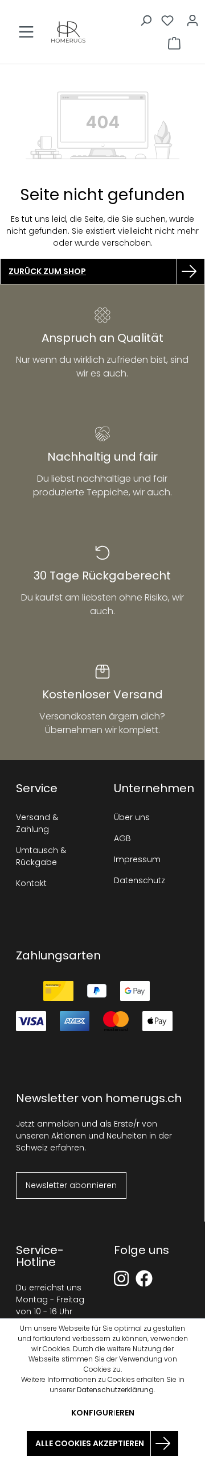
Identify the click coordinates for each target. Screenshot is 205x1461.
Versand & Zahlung (37, 823)
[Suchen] (145, 20)
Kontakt (31, 883)
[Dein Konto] (192, 20)
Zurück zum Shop (47, 271)
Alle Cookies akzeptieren (89, 1443)
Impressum (137, 859)
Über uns (132, 817)
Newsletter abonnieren (71, 1185)
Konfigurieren (102, 1412)
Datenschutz (139, 880)
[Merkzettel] (167, 20)
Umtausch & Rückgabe (41, 856)
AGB (122, 838)
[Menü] (26, 31)
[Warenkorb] (174, 43)
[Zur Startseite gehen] (68, 32)
